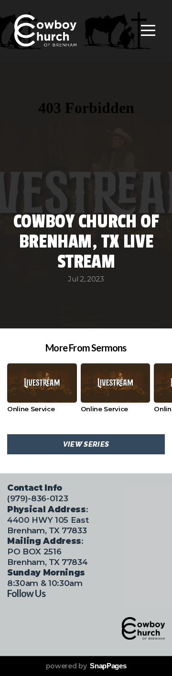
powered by (86, 666)
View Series (86, 444)
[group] (42, 391)
